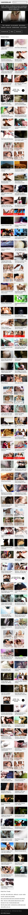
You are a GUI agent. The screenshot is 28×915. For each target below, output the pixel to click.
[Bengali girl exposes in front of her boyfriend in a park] (20, 870)
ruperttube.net (6, 2)
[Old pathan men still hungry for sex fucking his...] (7, 98)
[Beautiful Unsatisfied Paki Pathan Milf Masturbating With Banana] (20, 110)
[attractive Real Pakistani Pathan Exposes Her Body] (7, 366)
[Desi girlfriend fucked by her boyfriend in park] (20, 444)
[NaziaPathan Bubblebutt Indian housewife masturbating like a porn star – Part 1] (20, 286)
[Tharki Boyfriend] (7, 554)
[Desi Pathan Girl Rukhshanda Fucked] (20, 176)
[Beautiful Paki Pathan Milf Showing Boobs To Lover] (20, 464)
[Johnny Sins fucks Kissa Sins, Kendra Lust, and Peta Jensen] (7, 408)
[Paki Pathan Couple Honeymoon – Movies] (7, 720)
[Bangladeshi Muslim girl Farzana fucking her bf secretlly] (20, 822)
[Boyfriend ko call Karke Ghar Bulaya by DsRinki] (7, 488)
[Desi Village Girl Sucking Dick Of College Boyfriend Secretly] (20, 366)
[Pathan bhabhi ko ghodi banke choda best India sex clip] (7, 598)
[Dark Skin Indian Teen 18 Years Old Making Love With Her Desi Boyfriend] (7, 652)
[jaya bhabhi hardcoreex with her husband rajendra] (7, 858)
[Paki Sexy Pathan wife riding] (20, 500)
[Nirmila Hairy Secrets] (7, 310)
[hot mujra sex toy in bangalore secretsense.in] (7, 822)
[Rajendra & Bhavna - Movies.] (7, 244)
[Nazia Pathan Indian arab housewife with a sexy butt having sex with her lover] (20, 622)
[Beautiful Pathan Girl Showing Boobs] (20, 54)
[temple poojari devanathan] (20, 354)
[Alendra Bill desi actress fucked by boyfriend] (7, 500)
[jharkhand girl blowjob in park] (20, 298)
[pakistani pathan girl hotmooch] (7, 444)
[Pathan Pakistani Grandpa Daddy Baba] (7, 322)
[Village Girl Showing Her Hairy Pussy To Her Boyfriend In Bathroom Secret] (7, 810)
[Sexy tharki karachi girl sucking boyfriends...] (20, 774)
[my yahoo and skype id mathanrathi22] (7, 744)
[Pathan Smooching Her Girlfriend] (7, 622)
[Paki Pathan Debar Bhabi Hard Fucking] (7, 882)
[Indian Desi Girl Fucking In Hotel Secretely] (20, 652)
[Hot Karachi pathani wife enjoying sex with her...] (20, 164)
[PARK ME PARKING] (7, 232)
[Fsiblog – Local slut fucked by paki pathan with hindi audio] (20, 542)
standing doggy (15, 27)
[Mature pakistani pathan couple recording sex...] (7, 566)
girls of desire (22, 25)
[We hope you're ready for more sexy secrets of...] (20, 200)
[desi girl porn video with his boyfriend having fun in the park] (20, 598)
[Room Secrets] (7, 378)
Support (8, 913)
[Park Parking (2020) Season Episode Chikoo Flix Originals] (20, 432)
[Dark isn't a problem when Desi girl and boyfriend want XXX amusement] (7, 688)
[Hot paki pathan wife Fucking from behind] (7, 664)
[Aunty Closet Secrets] (7, 476)
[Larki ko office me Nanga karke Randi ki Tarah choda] (20, 232)
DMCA (4, 913)
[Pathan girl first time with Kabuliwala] (7, 542)
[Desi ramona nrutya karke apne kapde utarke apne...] (20, 134)
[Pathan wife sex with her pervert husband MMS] (7, 464)
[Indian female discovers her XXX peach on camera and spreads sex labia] (20, 708)
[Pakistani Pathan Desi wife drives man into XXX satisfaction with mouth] (7, 200)
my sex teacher (14, 25)
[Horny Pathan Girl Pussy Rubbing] (20, 664)
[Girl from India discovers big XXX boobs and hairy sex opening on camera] (7, 708)
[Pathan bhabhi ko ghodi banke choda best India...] (7, 834)
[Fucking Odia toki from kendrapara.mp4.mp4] (20, 720)
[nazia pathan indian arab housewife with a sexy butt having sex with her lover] (20, 342)
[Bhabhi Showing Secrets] (20, 846)
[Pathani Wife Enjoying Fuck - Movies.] (20, 798)
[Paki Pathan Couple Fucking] (7, 164)
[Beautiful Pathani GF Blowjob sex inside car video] (7, 786)
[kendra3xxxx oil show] (7, 432)
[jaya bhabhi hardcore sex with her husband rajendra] (20, 322)
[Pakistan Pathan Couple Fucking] (20, 220)
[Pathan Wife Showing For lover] (20, 586)
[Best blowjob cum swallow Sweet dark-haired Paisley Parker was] (7, 586)
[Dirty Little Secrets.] (20, 378)
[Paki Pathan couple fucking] (20, 834)
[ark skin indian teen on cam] (20, 420)
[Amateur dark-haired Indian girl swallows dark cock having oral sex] (7, 774)
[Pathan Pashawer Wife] (7, 220)
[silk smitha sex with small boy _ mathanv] (20, 78)
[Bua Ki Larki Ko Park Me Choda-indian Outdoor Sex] (20, 610)
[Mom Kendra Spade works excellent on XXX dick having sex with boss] (20, 476)
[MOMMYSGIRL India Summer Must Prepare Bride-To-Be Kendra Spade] (7, 732)
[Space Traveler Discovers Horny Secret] (7, 286)
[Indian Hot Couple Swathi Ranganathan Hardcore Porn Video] (7, 66)
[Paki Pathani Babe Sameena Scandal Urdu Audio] (20, 310)
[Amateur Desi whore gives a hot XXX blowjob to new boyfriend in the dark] (20, 98)
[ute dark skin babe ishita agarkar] (7, 342)
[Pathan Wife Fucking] (7, 420)
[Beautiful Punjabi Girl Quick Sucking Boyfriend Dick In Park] (7, 54)
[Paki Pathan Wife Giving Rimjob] (7, 188)
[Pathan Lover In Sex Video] (7, 530)
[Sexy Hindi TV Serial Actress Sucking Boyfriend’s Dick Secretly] (20, 858)
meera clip (8, 27)
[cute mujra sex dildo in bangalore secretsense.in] (20, 188)
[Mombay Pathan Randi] (7, 298)
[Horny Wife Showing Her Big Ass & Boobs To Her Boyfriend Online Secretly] (7, 354)
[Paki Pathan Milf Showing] (20, 43)
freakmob (3, 27)
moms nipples (23, 27)
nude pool (7, 25)
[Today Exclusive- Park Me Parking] (20, 676)
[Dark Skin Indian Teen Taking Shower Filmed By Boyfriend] (20, 688)
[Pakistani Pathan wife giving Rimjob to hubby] (7, 256)
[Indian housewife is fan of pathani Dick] (7, 43)
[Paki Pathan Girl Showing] (7, 134)
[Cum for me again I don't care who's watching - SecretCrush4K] (7, 846)
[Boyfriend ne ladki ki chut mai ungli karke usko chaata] (20, 256)
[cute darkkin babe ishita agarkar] (20, 122)
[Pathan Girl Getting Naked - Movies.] (20, 408)
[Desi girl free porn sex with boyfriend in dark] (20, 810)
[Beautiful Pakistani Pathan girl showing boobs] (20, 530)
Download (18, 31)
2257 (2, 913)
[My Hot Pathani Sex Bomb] (7, 798)
